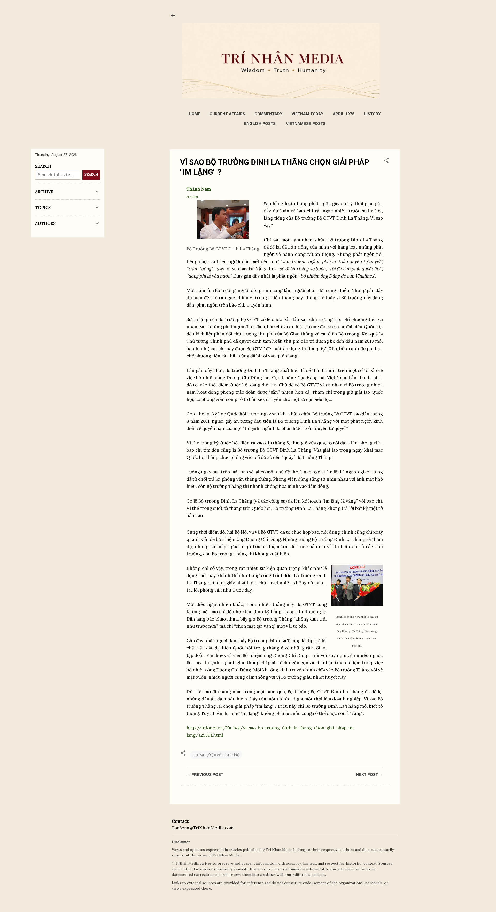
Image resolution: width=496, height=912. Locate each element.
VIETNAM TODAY (307, 113)
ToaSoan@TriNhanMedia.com (203, 828)
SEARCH (91, 174)
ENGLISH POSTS (260, 123)
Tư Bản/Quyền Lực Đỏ (216, 755)
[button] (386, 161)
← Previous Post (205, 774)
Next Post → (369, 774)
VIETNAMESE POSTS (306, 123)
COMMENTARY (268, 113)
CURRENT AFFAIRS (227, 113)
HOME (194, 113)
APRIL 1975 (343, 113)
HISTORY (372, 113)
